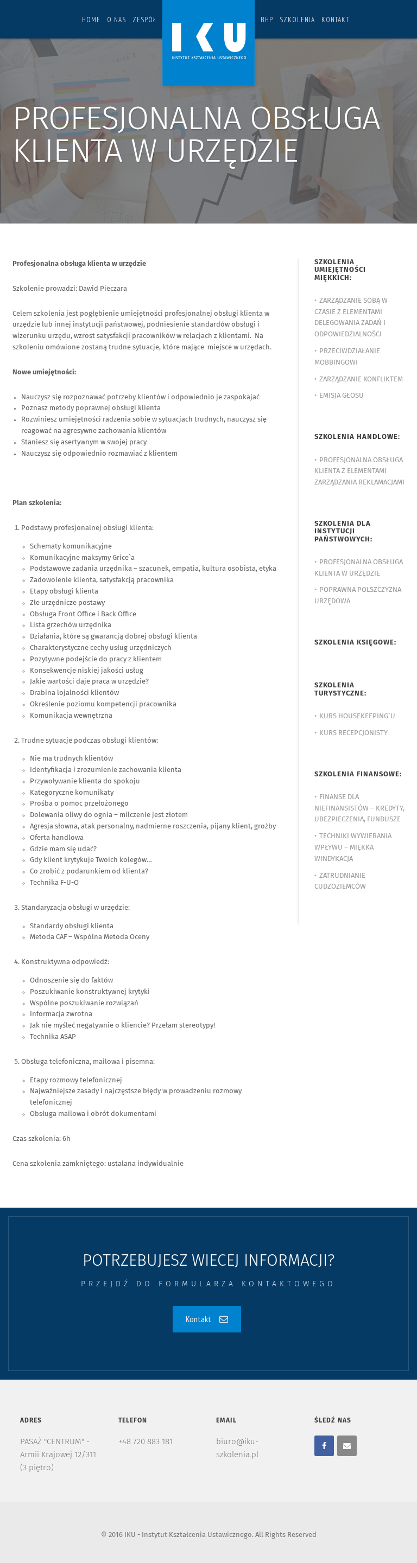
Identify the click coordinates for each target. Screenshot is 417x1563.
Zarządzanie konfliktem (361, 379)
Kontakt (335, 19)
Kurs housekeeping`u (357, 716)
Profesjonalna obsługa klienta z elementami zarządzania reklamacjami (359, 472)
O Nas (116, 19)
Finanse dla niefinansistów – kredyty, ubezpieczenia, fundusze (359, 809)
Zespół (144, 19)
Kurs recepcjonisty (353, 733)
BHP (267, 19)
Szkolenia (297, 19)
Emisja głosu (341, 395)
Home (91, 19)
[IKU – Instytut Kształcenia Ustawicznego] (208, 45)
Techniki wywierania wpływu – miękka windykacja (352, 848)
